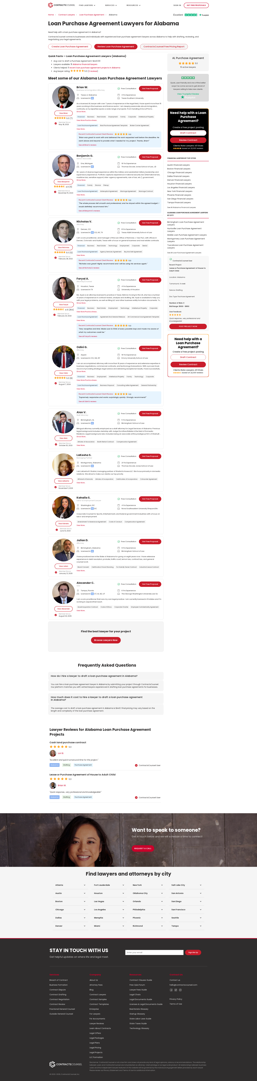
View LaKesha (63, 481)
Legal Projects (96, 1052)
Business (90, 117)
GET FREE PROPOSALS (196, 5)
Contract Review (57, 1004)
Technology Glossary (139, 1028)
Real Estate (101, 117)
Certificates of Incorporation (126, 479)
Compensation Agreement (127, 442)
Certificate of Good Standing (103, 567)
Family (122, 117)
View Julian (63, 566)
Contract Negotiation (59, 999)
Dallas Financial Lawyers (178, 176)
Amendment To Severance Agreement (92, 522)
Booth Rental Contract (105, 442)
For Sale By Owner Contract (126, 567)
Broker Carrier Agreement (139, 125)
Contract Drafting (58, 994)
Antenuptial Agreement (109, 191)
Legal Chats (135, 994)
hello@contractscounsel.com (183, 985)
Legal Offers (95, 1033)
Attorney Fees (96, 985)
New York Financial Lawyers (179, 191)
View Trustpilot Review (188, 94)
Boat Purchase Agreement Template (113, 125)
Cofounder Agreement (148, 479)
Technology (112, 246)
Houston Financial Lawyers (179, 183)
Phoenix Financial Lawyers (179, 195)
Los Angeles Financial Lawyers (181, 187)
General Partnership (148, 385)
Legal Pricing (95, 1047)
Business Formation (59, 985)
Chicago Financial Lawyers (179, 172)
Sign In (177, 5)
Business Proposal (107, 385)
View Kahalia (63, 523)
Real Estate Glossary (139, 1009)
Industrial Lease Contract (149, 567)
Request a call (143, 848)
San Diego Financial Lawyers (180, 198)
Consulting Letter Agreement (127, 385)
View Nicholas (63, 247)
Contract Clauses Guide (141, 980)
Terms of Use (176, 1004)
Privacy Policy (176, 999)
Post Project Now (188, 326)
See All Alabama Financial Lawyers (181, 207)
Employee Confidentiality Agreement (144, 607)
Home (51, 14)
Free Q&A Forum (137, 985)
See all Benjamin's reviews (89, 211)
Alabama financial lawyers (85, 64)
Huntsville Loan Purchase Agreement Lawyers (184, 230)
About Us (94, 980)
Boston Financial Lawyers (178, 168)
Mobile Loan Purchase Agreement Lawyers (187, 235)
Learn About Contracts (100, 1028)
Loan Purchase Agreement (91, 14)
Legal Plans (95, 1042)
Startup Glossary (137, 1014)
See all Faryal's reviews (88, 336)
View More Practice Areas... (87, 120)
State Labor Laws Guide (140, 1018)
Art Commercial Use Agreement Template (143, 317)
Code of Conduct (115, 522)
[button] (70, 885)
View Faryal (63, 304)
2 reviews (93, 71)
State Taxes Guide (138, 1023)
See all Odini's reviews (87, 401)
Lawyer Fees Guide (138, 989)
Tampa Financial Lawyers (179, 202)
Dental (144, 246)
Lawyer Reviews (97, 1023)
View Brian (63, 113)
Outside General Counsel (61, 1014)
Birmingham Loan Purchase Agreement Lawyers (185, 223)
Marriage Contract (146, 191)
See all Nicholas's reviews (89, 268)
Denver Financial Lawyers (179, 180)
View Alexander (63, 609)
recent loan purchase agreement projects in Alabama (94, 67)
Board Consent (83, 567)
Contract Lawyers (66, 14)
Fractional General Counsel (62, 1009)
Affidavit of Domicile (85, 479)
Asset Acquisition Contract (88, 607)
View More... (81, 129)
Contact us (175, 980)
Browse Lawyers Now (106, 640)
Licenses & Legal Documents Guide (146, 1004)
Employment (113, 117)
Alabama (54, 765)
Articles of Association (86, 442)
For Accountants (97, 1018)
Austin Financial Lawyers (178, 165)
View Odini (63, 373)
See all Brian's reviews (87, 145)
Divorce (98, 185)
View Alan (63, 438)
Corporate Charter (121, 607)
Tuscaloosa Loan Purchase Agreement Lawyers (185, 246)
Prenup (106, 185)
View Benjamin (63, 182)
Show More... (82, 111)
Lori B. (61, 753)
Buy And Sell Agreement (133, 252)
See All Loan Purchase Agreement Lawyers (184, 253)
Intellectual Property (146, 117)
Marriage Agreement (128, 191)
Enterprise (94, 1009)
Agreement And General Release (112, 317)
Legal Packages (97, 1038)
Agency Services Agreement (110, 252)
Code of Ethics (106, 607)
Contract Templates (99, 1004)
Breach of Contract (59, 980)
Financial (81, 117)
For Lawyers (95, 1014)
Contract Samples (98, 999)
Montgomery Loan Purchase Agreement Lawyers (186, 240)
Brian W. (62, 785)
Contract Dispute (58, 989)
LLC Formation (96, 1057)
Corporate (132, 117)
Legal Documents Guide (141, 999)
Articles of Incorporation (104, 479)
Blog (91, 989)
